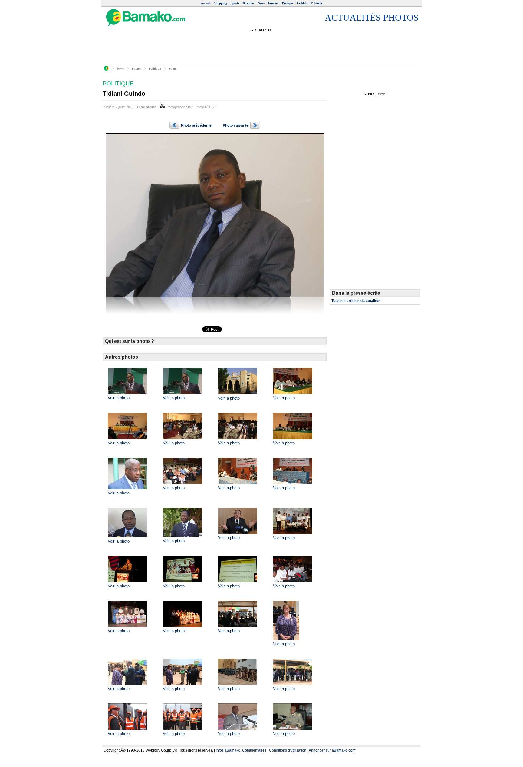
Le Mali (302, 3)
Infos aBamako (228, 750)
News (261, 3)
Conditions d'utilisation (287, 750)
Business (248, 3)
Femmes (273, 3)
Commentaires (254, 750)
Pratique (287, 3)
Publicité (316, 3)
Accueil (205, 3)
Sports (235, 3)
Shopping (220, 3)
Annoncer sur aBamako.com (332, 750)
